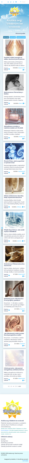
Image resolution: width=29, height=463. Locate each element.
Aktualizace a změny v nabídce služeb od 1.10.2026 (13, 127)
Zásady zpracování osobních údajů (11, 444)
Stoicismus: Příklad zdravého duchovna (14, 264)
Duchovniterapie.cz (5, 430)
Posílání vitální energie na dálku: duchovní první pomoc (14, 58)
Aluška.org (22, 136)
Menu (2, 1)
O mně (13, 2)
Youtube (16, 2)
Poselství (22, 309)
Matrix (19, 241)
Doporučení (22, 68)
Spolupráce (4, 441)
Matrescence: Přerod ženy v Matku (13, 93)
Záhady (19, 207)
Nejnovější (6, 37)
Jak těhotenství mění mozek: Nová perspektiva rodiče (14, 334)
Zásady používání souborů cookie (11, 446)
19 (24, 241)
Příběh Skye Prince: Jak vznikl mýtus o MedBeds (14, 230)
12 (24, 207)
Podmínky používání (7, 443)
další (19, 386)
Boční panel (2, 232)
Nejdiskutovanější (21, 37)
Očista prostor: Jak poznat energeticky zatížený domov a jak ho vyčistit (14, 369)
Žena (20, 103)
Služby (11, 2)
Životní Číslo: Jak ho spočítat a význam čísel (14, 162)
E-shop (8, 2)
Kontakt (3, 439)
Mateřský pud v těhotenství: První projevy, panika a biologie (14, 300)
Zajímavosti (21, 171)
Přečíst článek (6, 69)
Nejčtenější (12, 37)
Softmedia (25, 461)
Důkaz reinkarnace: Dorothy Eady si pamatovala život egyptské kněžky (13, 197)
